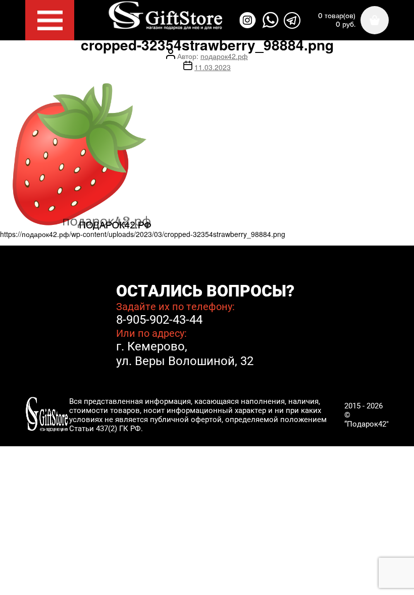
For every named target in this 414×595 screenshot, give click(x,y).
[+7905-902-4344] (270, 20)
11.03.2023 (212, 67)
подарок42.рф (224, 56)
